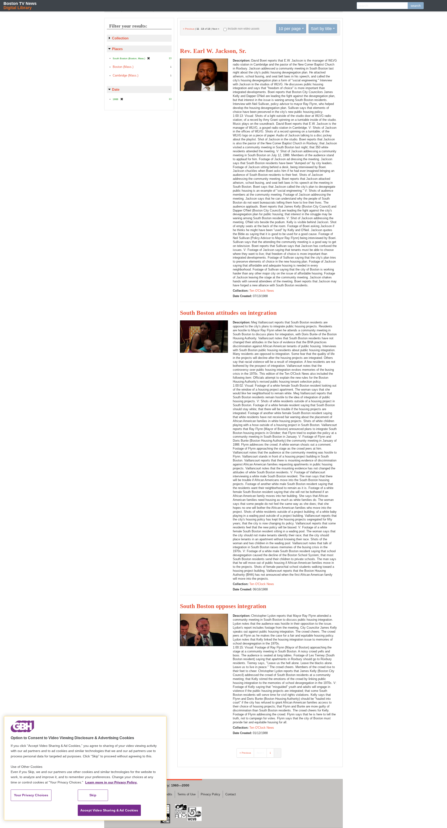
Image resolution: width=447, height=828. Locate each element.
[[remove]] (148, 58)
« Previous (188, 29)
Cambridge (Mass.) (125, 75)
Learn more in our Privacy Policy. (111, 782)
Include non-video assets (243, 28)
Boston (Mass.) (123, 67)
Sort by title (321, 28)
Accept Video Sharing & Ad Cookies (109, 810)
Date (115, 89)
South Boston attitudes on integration (228, 312)
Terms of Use (186, 794)
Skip (93, 795)
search (416, 5)
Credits (167, 794)
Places (117, 49)
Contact (230, 794)
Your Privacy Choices (31, 795)
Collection (120, 38)
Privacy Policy (210, 794)
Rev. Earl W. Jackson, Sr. (213, 51)
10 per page (289, 28)
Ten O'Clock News (261, 290)
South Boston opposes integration (223, 606)
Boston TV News (20, 5)
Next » (260, 753)
